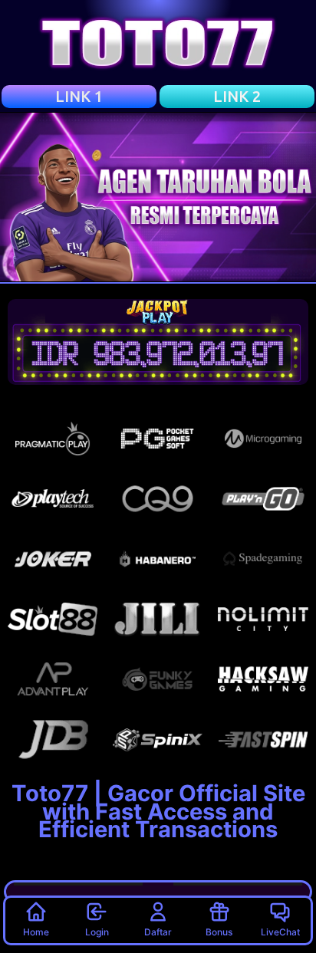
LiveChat (280, 932)
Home (36, 932)
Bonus (219, 932)
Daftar (158, 932)
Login (97, 932)
